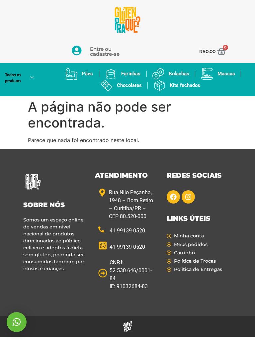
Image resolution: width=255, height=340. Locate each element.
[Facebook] (173, 197)
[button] (17, 322)
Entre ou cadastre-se (105, 51)
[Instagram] (188, 197)
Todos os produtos (13, 78)
